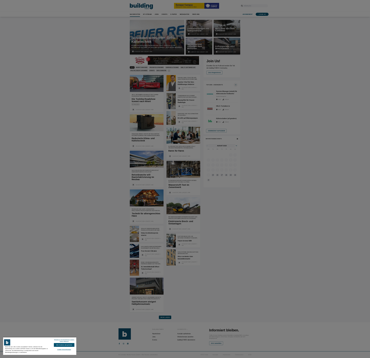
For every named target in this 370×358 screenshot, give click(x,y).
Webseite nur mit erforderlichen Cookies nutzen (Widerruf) (64, 340)
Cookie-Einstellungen (64, 349)
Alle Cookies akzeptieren (64, 345)
